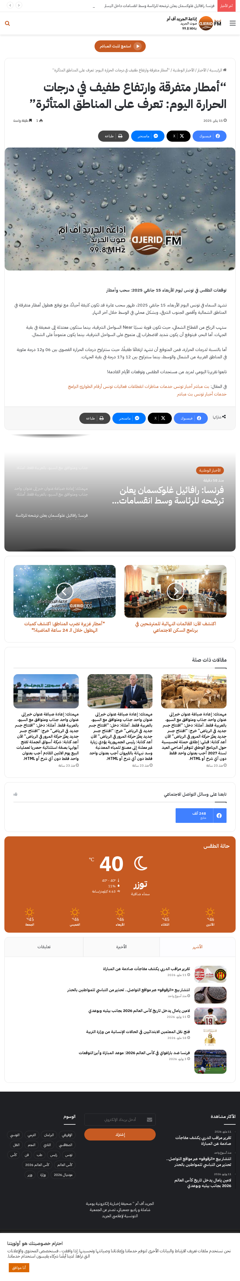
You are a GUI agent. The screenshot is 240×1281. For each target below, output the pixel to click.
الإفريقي (67, 1135)
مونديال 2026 (63, 1174)
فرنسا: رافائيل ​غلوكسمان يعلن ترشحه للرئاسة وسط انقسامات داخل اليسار (159, 5)
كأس (14, 1154)
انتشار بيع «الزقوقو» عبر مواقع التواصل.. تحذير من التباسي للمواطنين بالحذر (129, 990)
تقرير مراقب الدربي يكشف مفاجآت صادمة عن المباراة (146, 969)
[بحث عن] (7, 25)
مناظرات (152, 386)
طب (39, 1154)
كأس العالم (64, 1164)
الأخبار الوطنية (183, 70)
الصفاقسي (65, 1145)
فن (27, 1154)
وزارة (43, 1174)
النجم (31, 1145)
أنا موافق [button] (19, 1267)
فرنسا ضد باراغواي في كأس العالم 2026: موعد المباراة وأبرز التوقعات (134, 1053)
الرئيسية (216, 70)
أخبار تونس (183, 386)
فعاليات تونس (115, 386)
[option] (120, 493)
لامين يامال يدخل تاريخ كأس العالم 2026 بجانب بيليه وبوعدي (139, 1011)
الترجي (32, 1135)
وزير (30, 1174)
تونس (68, 1154)
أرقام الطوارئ (91, 386)
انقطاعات (135, 386)
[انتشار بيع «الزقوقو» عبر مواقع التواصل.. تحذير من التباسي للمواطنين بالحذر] (210, 995)
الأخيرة (121, 946)
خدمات (166, 386)
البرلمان (49, 1135)
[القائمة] (233, 25)
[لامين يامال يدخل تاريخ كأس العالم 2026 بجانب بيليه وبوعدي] (210, 1016)
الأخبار (202, 70)
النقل (16, 1145)
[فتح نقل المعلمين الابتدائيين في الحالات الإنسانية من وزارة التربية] (210, 1037)
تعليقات (43, 946)
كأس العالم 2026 (37, 1164)
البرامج (73, 386)
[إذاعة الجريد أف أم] (194, 23)
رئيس (53, 1154)
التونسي (15, 1135)
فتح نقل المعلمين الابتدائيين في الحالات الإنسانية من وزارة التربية (138, 1032)
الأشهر (198, 946)
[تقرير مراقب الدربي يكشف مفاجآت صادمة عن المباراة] (210, 974)
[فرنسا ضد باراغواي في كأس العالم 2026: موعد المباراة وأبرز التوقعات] (210, 1062)
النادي (47, 1145)
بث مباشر (201, 386)
